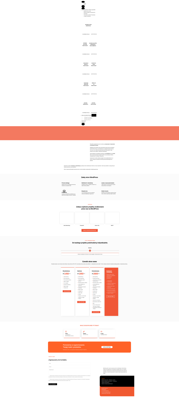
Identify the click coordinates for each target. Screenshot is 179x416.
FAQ (84, 4)
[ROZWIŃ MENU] (94, 115)
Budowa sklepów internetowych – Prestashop (109, 381)
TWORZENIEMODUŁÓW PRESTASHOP (86, 84)
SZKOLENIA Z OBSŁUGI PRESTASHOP (85, 64)
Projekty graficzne (87, 119)
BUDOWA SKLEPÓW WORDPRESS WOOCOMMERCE (93, 44)
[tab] (90, 11)
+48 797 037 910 (94, 34)
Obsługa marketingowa (105, 382)
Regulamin (103, 411)
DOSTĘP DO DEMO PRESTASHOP (93, 64)
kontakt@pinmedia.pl (85, 34)
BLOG (85, 3)
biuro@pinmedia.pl (77, 413)
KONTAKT (83, 122)
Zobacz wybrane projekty (85, 207)
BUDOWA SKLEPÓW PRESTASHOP (85, 44)
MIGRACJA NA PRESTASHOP (93, 84)
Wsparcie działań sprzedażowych (107, 383)
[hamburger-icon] (83, 2)
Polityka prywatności (102, 413)
